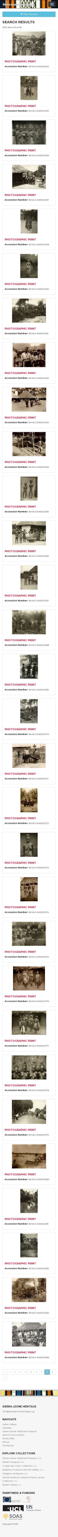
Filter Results (30, 14)
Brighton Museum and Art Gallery (23, 1469)
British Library (11, 1484)
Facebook (8, 1445)
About (5, 1442)
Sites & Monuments (13, 1435)
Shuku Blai (8, 1438)
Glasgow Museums (15, 1473)
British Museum (13, 1462)
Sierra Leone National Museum (19, 1431)
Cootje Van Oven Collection (19, 1466)
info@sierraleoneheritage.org (18, 1411)
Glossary (6, 1428)
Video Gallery (9, 1424)
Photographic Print (20, 61)
